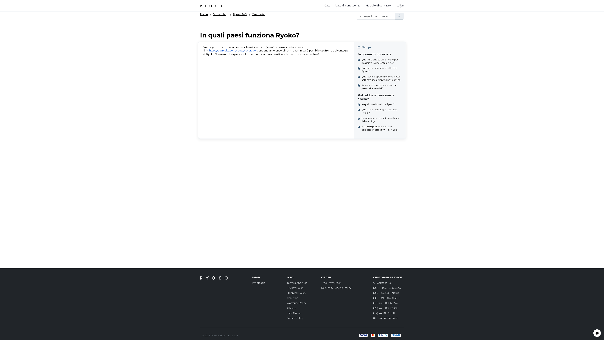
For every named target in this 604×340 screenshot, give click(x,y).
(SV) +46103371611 (384, 313)
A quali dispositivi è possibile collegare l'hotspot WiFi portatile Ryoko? (379, 128)
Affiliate (291, 308)
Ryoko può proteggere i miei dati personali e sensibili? (379, 87)
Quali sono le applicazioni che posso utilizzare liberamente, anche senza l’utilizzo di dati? (380, 78)
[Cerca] (399, 16)
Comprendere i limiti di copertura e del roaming (380, 120)
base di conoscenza (348, 5)
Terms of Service (297, 282)
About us (292, 298)
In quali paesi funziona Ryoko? (378, 104)
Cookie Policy (295, 318)
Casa (327, 5)
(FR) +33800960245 (385, 303)
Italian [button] (400, 5)
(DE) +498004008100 (386, 298)
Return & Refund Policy (336, 287)
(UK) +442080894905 (386, 293)
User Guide (294, 313)
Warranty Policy (296, 303)
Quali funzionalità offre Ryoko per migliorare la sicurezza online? (379, 61)
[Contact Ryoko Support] (211, 6)
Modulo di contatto (378, 5)
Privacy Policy (295, 287)
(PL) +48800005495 (385, 308)
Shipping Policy (296, 293)
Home (204, 14)
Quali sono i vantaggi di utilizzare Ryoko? (379, 70)
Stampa (366, 47)
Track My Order (331, 282)
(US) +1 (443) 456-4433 (387, 287)
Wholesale (258, 282)
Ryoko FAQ (240, 14)
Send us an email (387, 318)
